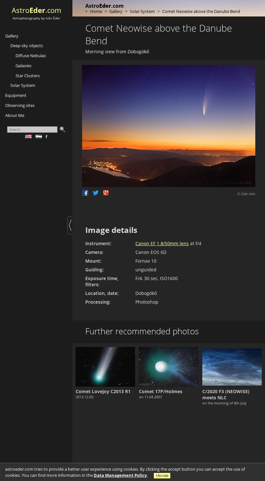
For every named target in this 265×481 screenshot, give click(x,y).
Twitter (95, 193)
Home (96, 11)
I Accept (162, 475)
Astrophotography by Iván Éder (36, 18)
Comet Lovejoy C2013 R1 (103, 391)
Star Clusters (28, 75)
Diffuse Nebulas (31, 55)
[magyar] (41, 137)
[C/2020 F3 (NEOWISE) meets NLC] (232, 367)
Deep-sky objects (26, 45)
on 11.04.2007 (150, 396)
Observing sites (20, 105)
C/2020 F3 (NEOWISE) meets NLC (225, 394)
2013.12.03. (85, 396)
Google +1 (106, 193)
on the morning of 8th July (224, 403)
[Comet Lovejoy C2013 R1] (105, 367)
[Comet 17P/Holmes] (168, 367)
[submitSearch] (61, 129)
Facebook (85, 193)
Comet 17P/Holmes (160, 391)
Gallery (11, 36)
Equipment (15, 95)
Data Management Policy (120, 475)
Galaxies (23, 65)
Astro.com (36, 10)
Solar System (22, 85)
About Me (14, 115)
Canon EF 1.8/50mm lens (162, 243)
